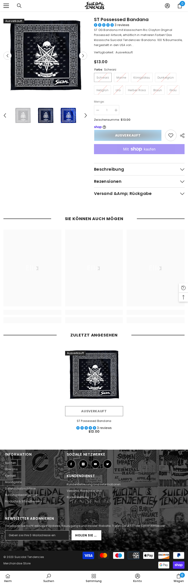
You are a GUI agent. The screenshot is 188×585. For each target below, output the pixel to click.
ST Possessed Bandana (121, 19)
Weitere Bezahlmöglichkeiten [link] (139, 156)
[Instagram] (83, 464)
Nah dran (184, 11)
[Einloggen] (167, 6)
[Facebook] (71, 464)
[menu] (6, 5)
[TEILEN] (181, 135)
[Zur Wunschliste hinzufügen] (171, 135)
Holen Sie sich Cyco (88, 535)
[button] (104, 25)
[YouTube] (95, 464)
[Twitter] (107, 464)
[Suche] (19, 5)
